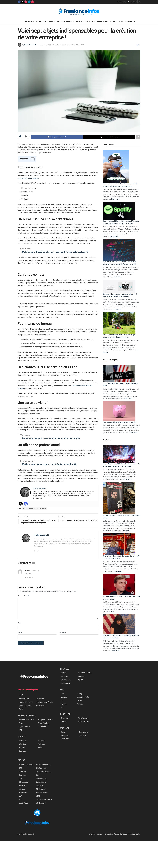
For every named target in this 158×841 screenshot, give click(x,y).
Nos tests (117, 21)
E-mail (20, 632)
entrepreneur (41, 508)
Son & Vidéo (23, 803)
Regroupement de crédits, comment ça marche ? (120, 422)
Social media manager (44, 799)
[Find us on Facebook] (19, 2)
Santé (40, 747)
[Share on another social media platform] (138, 137)
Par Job (21, 760)
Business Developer (43, 765)
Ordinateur (65, 718)
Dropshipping (41, 782)
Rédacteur (23, 793)
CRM (20, 779)
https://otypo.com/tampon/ (28, 178)
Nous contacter (122, 2)
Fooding (81, 676)
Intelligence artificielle (44, 702)
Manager (22, 789)
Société (79, 21)
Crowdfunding (43, 723)
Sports (81, 680)
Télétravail (65, 739)
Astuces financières (26, 720)
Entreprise (40, 699)
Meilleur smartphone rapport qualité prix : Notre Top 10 (49, 464)
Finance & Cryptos (64, 21)
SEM (38, 796)
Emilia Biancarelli (30, 45)
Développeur (23, 782)
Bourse (21, 723)
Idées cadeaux (83, 722)
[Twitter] (21, 504)
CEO (82, 45)
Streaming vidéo (83, 697)
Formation (22, 786)
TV (62, 701)
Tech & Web (27, 21)
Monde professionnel (45, 21)
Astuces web (24, 699)
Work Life (64, 728)
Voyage (63, 704)
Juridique (82, 735)
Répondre (30, 577)
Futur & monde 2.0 (26, 702)
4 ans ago (36, 571)
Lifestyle (89, 21)
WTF (62, 708)
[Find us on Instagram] (25, 2)
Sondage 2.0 (130, 21)
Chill (62, 690)
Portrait (22, 747)
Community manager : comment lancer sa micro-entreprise (51, 438)
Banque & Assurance (45, 720)
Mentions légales (135, 834)
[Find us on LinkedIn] (29, 2)
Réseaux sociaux (25, 706)
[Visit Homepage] (79, 11)
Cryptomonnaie (24, 727)
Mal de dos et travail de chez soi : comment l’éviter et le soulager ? (55, 252)
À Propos (92, 834)
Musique (64, 697)
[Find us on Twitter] (22, 2)
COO (38, 775)
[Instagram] (26, 504)
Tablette (64, 722)
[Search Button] (139, 2)
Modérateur (40, 789)
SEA (20, 796)
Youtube (80, 704)
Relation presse (42, 793)
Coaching (22, 772)
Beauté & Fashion (84, 673)
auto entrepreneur (29, 508)
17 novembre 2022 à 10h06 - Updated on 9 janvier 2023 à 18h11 (59, 45)
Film (62, 694)
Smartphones (83, 718)
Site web (63, 632)
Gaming (79, 694)
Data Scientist (41, 779)
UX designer (40, 803)
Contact (99, 834)
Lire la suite (115, 199)
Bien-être (64, 676)
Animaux (64, 673)
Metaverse (40, 706)
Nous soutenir (132, 2)
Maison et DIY (66, 680)
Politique (41, 744)
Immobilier (42, 727)
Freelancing (83, 732)
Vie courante (65, 683)
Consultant (23, 775)
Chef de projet (41, 768)
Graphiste (39, 786)
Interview (22, 744)
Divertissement (103, 21)
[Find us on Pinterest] (32, 2)
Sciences (22, 751)
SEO (20, 799)
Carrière (64, 732)
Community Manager (44, 772)
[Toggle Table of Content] (31, 159)
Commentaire (23, 596)
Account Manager (25, 765)
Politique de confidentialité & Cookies (115, 834)
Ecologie (41, 740)
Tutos (21, 709)
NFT (20, 730)
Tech (20, 695)
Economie (22, 740)
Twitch (79, 701)
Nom (19, 623)
